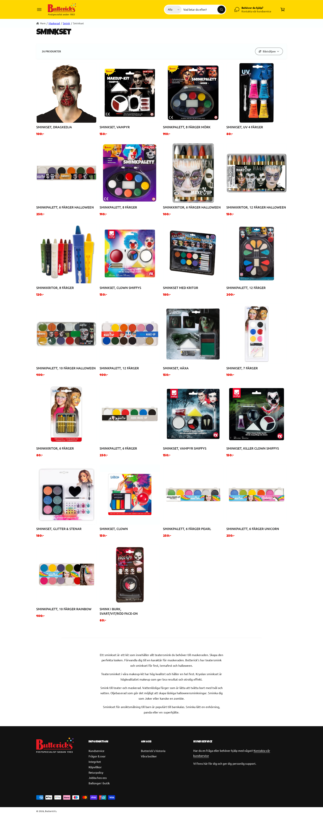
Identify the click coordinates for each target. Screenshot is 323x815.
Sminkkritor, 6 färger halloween (192, 207)
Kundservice (96, 751)
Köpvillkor (95, 767)
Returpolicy (96, 772)
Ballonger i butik (99, 783)
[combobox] (204, 9)
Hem (43, 23)
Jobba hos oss (98, 777)
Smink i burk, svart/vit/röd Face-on (119, 611)
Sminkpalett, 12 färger (246, 288)
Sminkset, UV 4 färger (244, 127)
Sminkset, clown (114, 529)
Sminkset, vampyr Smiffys (184, 448)
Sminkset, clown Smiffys (120, 288)
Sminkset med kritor (180, 288)
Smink (66, 23)
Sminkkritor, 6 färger (55, 448)
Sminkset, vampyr (115, 127)
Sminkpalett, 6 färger (118, 448)
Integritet (95, 761)
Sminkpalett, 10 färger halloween (66, 368)
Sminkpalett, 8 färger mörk (186, 127)
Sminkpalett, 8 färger (118, 207)
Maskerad (54, 23)
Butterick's (50, 811)
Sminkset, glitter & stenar (58, 529)
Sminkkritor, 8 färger (55, 288)
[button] (39, 9)
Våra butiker (149, 756)
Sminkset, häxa (176, 368)
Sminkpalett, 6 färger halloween (65, 207)
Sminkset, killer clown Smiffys (252, 448)
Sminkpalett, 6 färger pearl (187, 529)
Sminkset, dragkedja (54, 127)
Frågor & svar (97, 756)
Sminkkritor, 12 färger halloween (256, 207)
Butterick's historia (153, 751)
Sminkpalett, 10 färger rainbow (64, 609)
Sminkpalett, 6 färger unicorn (252, 529)
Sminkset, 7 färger (242, 368)
